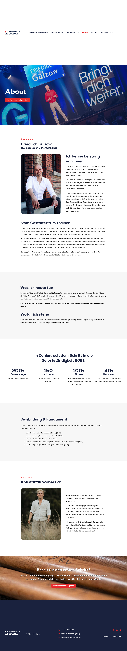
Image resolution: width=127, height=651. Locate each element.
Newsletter (107, 32)
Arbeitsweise (73, 32)
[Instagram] (117, 630)
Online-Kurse (57, 32)
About (85, 32)
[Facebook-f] (113, 630)
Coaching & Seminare (38, 32)
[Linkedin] (121, 630)
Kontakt (95, 32)
